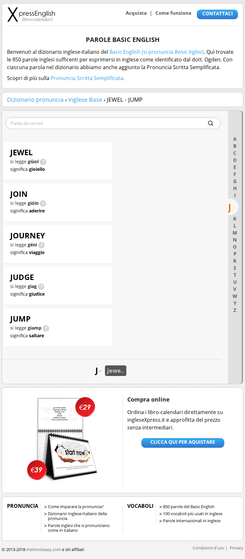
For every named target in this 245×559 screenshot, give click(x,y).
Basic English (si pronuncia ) (156, 51)
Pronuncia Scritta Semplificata (87, 78)
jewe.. (115, 370)
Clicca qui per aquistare (182, 442)
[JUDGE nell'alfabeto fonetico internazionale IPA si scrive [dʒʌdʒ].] (41, 286)
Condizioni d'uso (208, 548)
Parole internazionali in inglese (191, 520)
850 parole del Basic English (188, 506)
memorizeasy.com (43, 549)
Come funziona (173, 13)
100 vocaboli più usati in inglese (192, 513)
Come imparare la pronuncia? (76, 506)
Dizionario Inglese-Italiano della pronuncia (77, 516)
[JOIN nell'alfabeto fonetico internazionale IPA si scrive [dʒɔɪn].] (43, 203)
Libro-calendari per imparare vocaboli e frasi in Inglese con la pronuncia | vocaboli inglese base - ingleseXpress (31, 14)
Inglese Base (85, 99)
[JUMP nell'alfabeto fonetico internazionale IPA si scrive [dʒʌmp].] (46, 328)
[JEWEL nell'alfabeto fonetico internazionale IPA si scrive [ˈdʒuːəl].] (43, 161)
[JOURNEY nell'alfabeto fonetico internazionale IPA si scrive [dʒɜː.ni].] (41, 245)
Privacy (236, 548)
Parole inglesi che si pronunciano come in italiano (79, 528)
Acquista (136, 13)
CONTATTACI (217, 13)
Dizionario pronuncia (35, 99)
